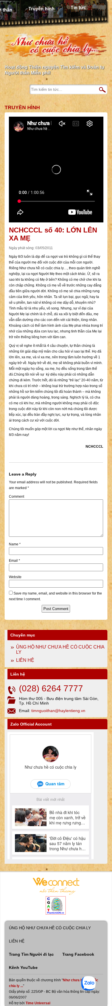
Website (15, 577)
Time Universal (38, 1003)
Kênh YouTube (23, 967)
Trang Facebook (78, 954)
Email (14, 561)
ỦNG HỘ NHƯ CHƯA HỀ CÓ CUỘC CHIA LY (50, 928)
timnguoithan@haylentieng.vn (58, 710)
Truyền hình (41, 8)
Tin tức (78, 7)
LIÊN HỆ (25, 660)
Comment (16, 497)
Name (15, 544)
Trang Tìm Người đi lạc (31, 954)
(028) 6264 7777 (51, 688)
